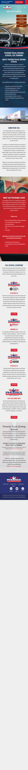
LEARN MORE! (19, 2)
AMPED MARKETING (22, 497)
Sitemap (13, 486)
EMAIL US (16, 491)
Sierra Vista (21, 22)
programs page (21, 202)
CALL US (23, 490)
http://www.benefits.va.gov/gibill (14, 466)
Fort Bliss (21, 19)
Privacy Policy (6, 484)
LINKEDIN (11, 491)
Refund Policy (21, 484)
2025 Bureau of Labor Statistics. (17, 448)
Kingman (21, 25)
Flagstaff (21, 16)
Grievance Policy (13, 484)
